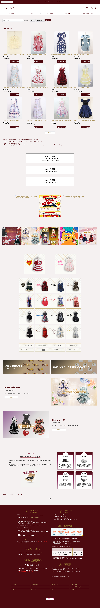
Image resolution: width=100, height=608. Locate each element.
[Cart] (92, 8)
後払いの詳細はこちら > (35, 517)
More (49, 132)
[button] (87, 8)
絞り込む (48, 20)
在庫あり (27, 20)
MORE (58, 429)
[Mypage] (95, 8)
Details (11, 397)
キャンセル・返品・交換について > (39, 552)
